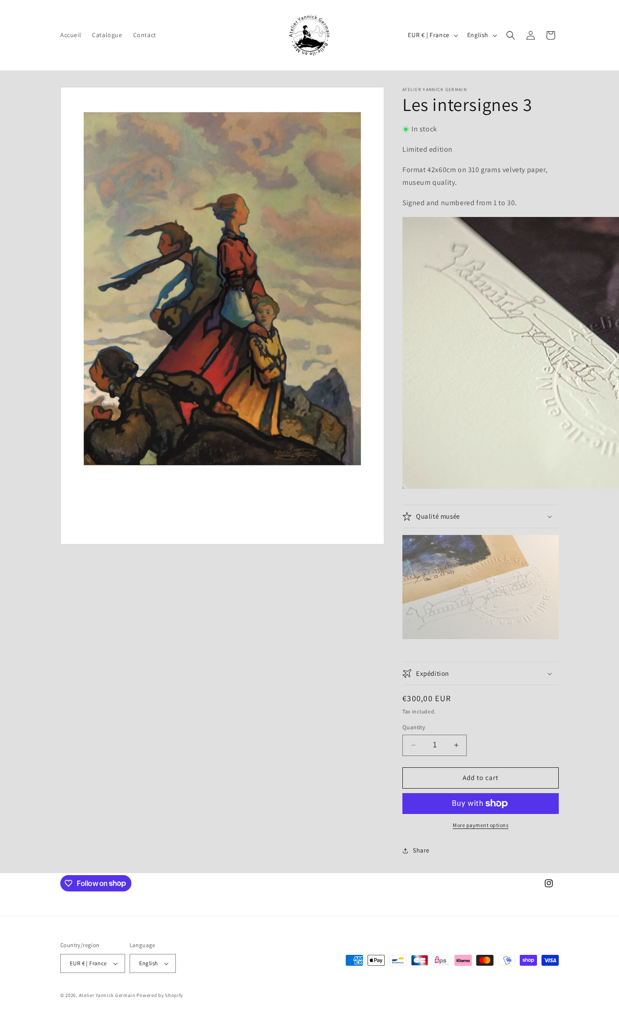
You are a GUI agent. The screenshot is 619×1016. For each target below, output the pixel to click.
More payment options (480, 825)
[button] (511, 35)
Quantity (413, 727)
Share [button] (421, 850)
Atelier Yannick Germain (107, 995)
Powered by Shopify (159, 995)
